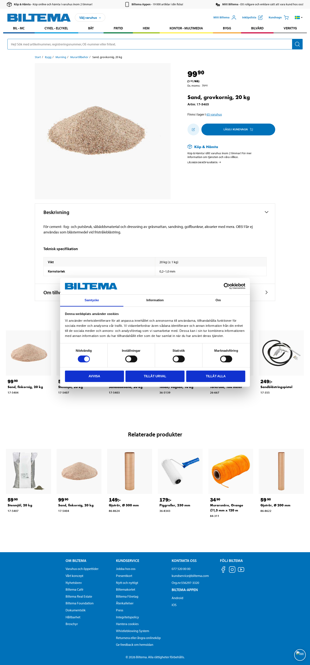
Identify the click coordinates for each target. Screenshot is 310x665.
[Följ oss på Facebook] (223, 570)
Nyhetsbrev (74, 583)
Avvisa (94, 376)
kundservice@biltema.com (190, 576)
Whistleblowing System (132, 631)
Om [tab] (218, 300)
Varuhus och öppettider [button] (82, 569)
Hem (146, 28)
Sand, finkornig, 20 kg (25, 387)
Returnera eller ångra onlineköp (138, 638)
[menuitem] (19, 28)
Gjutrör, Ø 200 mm (275, 505)
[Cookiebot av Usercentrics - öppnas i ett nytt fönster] (226, 286)
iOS (174, 605)
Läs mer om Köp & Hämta (202, 162)
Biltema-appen (185, 589)
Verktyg (290, 28)
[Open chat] (300, 655)
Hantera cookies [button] (127, 624)
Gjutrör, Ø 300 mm (124, 505)
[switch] (131, 359)
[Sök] (297, 44)
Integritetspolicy (127, 617)
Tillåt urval (155, 376)
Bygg (227, 28)
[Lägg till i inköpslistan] (193, 129)
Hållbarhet (73, 617)
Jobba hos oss (125, 569)
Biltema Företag (127, 596)
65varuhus (214, 114)
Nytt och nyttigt (127, 583)
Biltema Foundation (80, 603)
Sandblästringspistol (276, 387)
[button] (299, 17)
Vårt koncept (74, 576)
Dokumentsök (76, 610)
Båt (91, 28)
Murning (60, 57)
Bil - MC (18, 28)
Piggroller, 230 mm (174, 505)
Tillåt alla (216, 376)
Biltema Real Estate (79, 596)
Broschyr (72, 624)
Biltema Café (74, 589)
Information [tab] (155, 300)
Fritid (118, 28)
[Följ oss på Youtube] (241, 571)
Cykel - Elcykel (56, 28)
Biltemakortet (125, 589)
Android (177, 598)
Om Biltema (76, 560)
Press (119, 610)
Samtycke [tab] (92, 300)
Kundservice (127, 560)
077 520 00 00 (181, 569)
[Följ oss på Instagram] (232, 570)
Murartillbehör (79, 57)
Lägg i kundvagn (236, 129)
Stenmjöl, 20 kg (20, 505)
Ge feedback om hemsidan (134, 644)
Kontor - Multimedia (186, 28)
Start (38, 57)
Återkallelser (124, 603)
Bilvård (257, 28)
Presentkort (124, 576)
